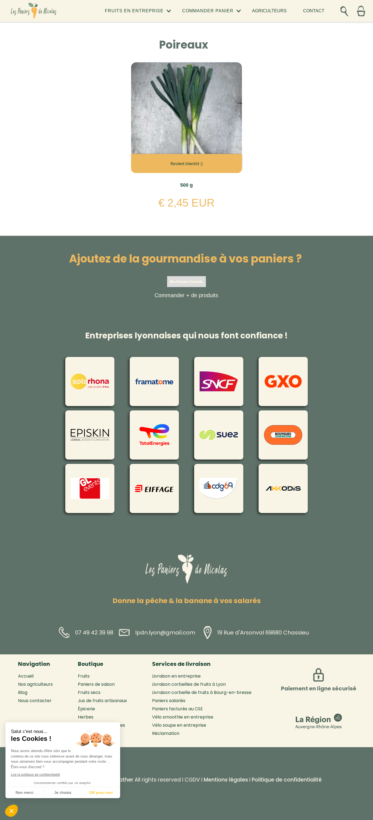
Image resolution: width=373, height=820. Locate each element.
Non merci (24, 792)
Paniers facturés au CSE (177, 709)
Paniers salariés (168, 700)
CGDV (192, 779)
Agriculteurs (269, 10)
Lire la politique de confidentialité (35, 775)
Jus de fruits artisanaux (102, 700)
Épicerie (86, 709)
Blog (22, 692)
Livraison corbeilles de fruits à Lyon (189, 684)
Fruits (84, 676)
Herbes (85, 717)
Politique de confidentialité (287, 779)
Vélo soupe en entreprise (179, 725)
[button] (138, 11)
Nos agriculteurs (35, 684)
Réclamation (165, 733)
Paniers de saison (96, 684)
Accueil (26, 676)
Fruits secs (89, 692)
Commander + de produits (186, 295)
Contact (313, 10)
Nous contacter (35, 700)
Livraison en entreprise (176, 676)
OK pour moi (101, 792)
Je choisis (62, 792)
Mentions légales (226, 779)
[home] (34, 11)
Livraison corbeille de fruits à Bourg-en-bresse (201, 692)
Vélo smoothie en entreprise (182, 717)
